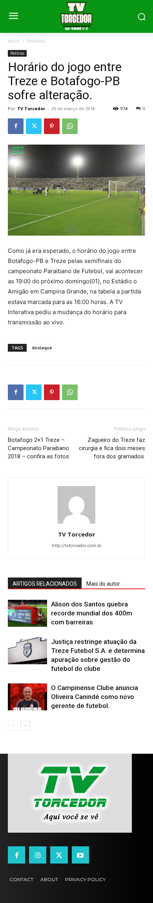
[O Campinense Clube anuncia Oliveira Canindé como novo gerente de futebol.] (27, 696)
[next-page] (25, 726)
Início (14, 41)
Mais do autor (103, 584)
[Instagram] (37, 855)
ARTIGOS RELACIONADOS (45, 584)
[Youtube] (80, 855)
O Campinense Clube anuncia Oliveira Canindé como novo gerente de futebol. (94, 697)
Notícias (36, 41)
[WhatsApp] (70, 126)
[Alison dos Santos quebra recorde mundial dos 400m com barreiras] (27, 613)
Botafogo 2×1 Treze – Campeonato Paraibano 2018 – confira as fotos (38, 448)
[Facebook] (16, 126)
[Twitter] (34, 126)
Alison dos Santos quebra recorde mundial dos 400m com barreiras (91, 613)
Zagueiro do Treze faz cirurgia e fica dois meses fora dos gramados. (112, 448)
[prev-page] (13, 726)
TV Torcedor (31, 108)
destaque (42, 347)
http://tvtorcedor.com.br (77, 545)
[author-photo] (76, 523)
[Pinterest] (52, 126)
